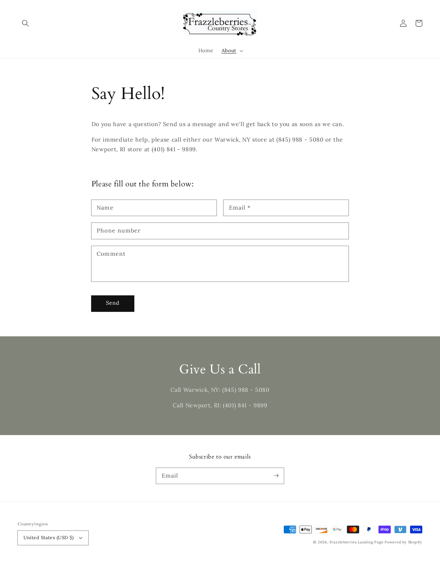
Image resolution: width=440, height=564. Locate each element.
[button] (25, 23)
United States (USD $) (49, 537)
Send (113, 302)
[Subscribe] (276, 475)
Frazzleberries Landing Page (357, 542)
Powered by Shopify (403, 542)
